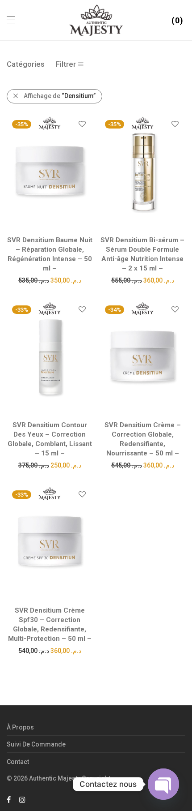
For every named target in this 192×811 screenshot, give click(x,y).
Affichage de (60, 95)
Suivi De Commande (36, 744)
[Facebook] (9, 799)
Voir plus (50, 279)
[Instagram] (22, 799)
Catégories (26, 64)
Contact (18, 761)
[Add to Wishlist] (81, 124)
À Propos (20, 727)
